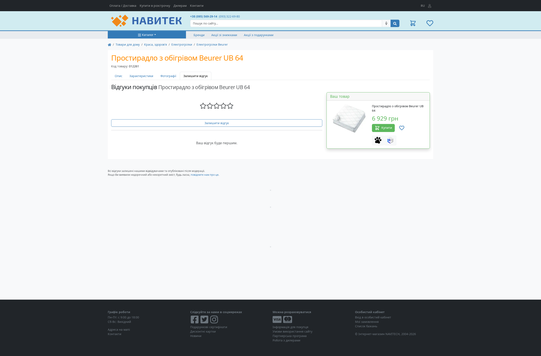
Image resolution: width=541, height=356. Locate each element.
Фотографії (168, 76)
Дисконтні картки (203, 331)
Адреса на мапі (119, 329)
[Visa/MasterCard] (312, 319)
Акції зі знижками (224, 35)
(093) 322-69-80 (229, 16)
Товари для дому (128, 44)
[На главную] (109, 44)
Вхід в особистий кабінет (373, 317)
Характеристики (141, 76)
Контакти (197, 6)
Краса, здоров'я (155, 44)
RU (423, 6)
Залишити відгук (217, 123)
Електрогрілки (181, 44)
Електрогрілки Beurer (212, 44)
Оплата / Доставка (122, 6)
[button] (413, 23)
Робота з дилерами (286, 340)
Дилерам (180, 6)
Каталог (147, 35)
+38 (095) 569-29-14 (203, 16)
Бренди (199, 35)
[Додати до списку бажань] (401, 128)
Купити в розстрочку (155, 6)
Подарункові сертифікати (208, 327)
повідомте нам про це (205, 175)
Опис (118, 76)
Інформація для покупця (290, 327)
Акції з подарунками (258, 35)
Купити (386, 128)
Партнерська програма (290, 336)
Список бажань (366, 326)
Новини (195, 336)
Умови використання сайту (292, 331)
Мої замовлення (367, 322)
